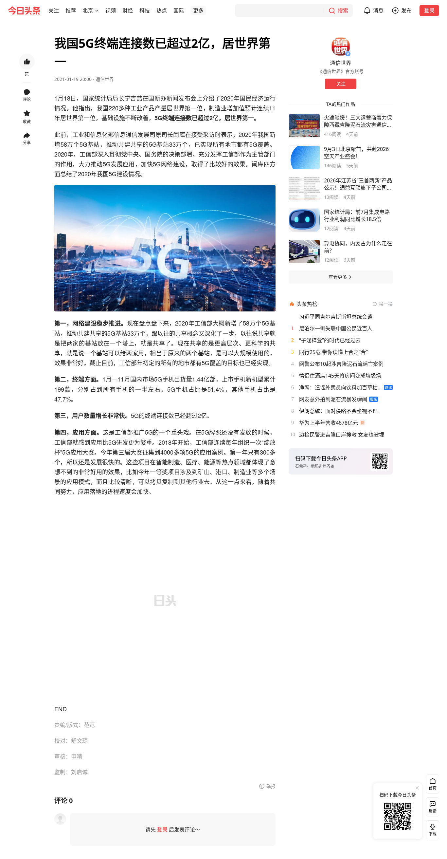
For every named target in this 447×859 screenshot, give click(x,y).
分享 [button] (27, 142)
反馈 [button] (433, 811)
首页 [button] (433, 788)
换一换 (386, 304)
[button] (53, 10)
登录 (429, 10)
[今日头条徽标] (24, 10)
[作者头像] (340, 46)
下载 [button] (431, 828)
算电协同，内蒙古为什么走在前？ (358, 247)
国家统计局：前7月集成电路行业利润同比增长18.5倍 (357, 215)
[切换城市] (97, 10)
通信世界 (105, 79)
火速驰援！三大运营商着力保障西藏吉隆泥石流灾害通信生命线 (358, 121)
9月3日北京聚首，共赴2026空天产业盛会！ (356, 152)
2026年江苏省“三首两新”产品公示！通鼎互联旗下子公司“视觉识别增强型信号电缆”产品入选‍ (358, 184)
